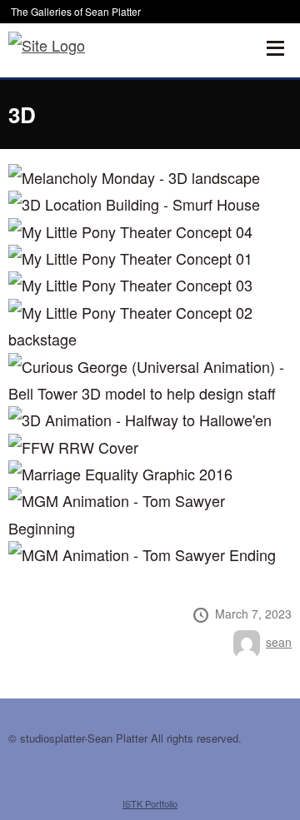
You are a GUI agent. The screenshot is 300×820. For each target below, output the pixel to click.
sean (279, 642)
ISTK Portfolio (150, 803)
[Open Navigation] (275, 48)
